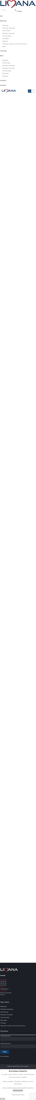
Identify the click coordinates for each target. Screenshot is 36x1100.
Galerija (3, 80)
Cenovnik (3, 51)
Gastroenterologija (6, 36)
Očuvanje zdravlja (26, 590)
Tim (1, 16)
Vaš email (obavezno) (5, 1043)
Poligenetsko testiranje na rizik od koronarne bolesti (14, 43)
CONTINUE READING (18, 332)
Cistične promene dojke (14, 594)
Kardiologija (5, 25)
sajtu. (12, 323)
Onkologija (5, 41)
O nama (19, 11)
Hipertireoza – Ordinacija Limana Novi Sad (15, 130)
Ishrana (4, 46)
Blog (1, 55)
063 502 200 (3, 985)
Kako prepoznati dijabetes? (16, 757)
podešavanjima (18, 1090)
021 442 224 (3, 981)
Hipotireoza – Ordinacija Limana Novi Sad (15, 369)
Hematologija (5, 38)
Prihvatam (2, 1098)
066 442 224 (3, 983)
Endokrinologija (6, 30)
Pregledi (3, 21)
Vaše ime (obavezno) (5, 1036)
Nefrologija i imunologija (8, 33)
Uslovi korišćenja (4, 1056)
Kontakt (3, 85)
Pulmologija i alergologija (8, 28)
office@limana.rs (4, 989)
